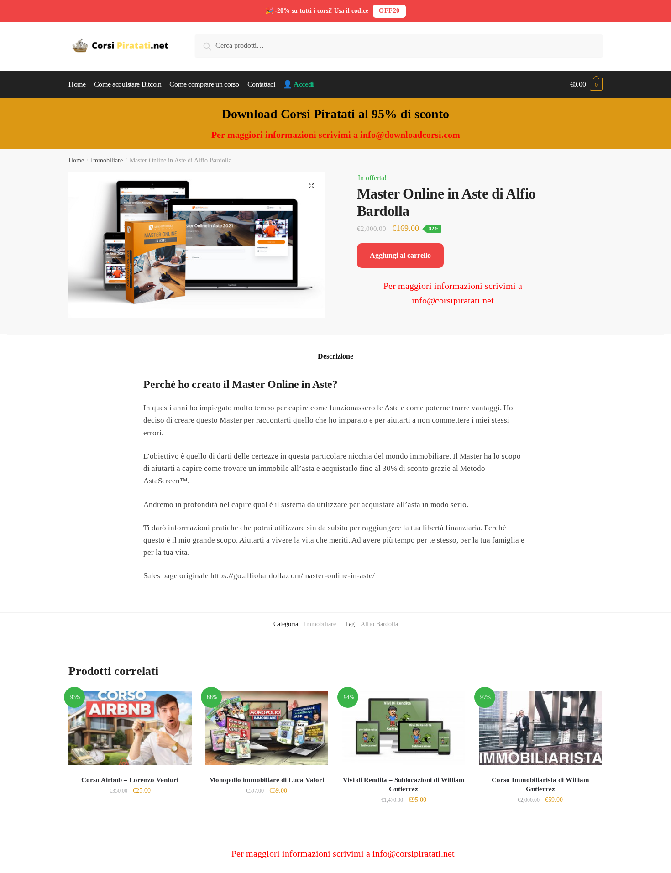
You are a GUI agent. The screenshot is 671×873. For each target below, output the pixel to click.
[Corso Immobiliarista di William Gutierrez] (540, 728)
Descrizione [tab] (335, 356)
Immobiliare (107, 160)
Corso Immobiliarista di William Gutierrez (540, 784)
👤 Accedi (298, 84)
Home (76, 160)
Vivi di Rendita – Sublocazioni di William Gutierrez (404, 784)
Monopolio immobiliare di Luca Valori (266, 780)
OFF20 (389, 10)
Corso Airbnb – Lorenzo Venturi (129, 780)
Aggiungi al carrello (400, 255)
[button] (311, 185)
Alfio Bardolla (379, 624)
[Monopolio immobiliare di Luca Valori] (267, 728)
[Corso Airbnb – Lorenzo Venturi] (130, 728)
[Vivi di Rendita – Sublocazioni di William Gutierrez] (403, 728)
